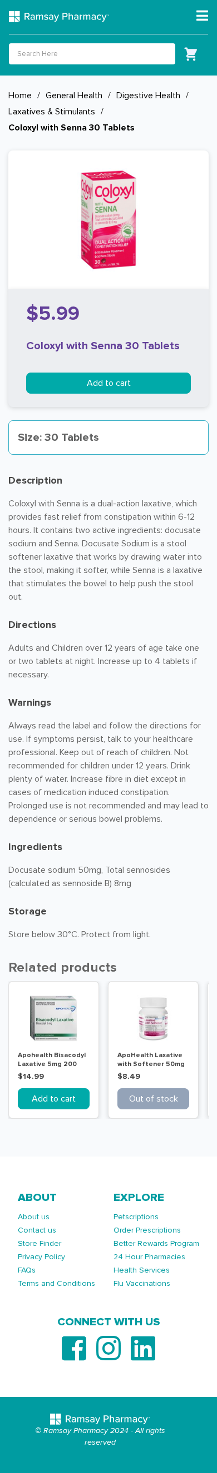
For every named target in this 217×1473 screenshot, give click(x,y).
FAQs (27, 1270)
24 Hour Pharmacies (149, 1256)
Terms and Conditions (56, 1283)
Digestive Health (148, 95)
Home (20, 95)
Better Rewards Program (156, 1243)
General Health (74, 95)
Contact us (37, 1230)
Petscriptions (136, 1216)
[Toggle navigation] (202, 16)
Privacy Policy (41, 1256)
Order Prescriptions (147, 1230)
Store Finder (39, 1243)
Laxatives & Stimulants (51, 111)
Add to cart (109, 383)
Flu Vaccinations (142, 1283)
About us (34, 1216)
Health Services (142, 1270)
